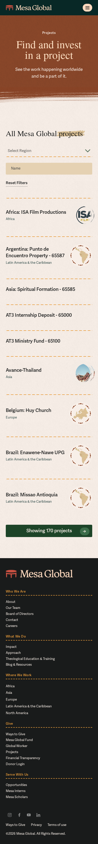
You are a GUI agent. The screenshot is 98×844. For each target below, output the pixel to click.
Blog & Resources (19, 664)
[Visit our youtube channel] (29, 815)
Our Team (13, 608)
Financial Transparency (23, 758)
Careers (11, 626)
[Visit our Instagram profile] (10, 815)
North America (17, 713)
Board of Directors (19, 614)
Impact (11, 647)
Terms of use (56, 825)
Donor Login (15, 764)
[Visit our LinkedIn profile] (38, 815)
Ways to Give (15, 734)
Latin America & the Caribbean (29, 706)
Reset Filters (17, 182)
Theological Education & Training (30, 659)
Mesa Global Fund (19, 740)
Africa (10, 686)
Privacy (36, 825)
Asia (9, 693)
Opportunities (16, 785)
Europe (11, 699)
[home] (29, 8)
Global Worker (16, 746)
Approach (13, 653)
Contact (12, 620)
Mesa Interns (15, 791)
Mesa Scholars (17, 797)
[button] (87, 8)
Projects (12, 752)
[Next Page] (84, 531)
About (10, 602)
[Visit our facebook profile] (19, 815)
